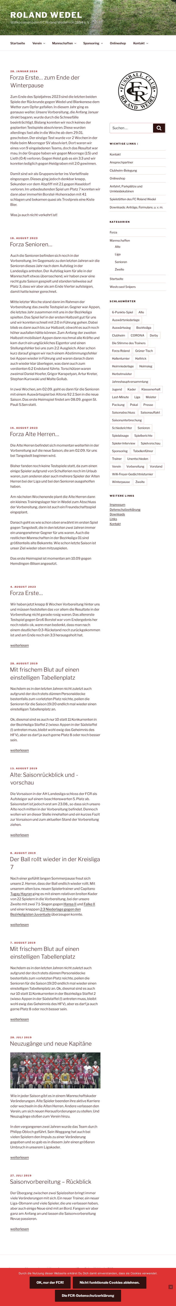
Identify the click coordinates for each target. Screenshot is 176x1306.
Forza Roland (121, 351)
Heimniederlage (123, 366)
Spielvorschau (150, 443)
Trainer (117, 458)
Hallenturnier (121, 358)
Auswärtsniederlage (126, 320)
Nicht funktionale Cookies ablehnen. (110, 1283)
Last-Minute (120, 397)
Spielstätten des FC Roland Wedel (133, 199)
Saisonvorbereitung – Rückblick (50, 1181)
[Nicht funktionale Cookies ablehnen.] (170, 1287)
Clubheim (118, 335)
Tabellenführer (143, 451)
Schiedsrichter (122, 428)
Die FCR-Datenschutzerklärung (88, 1296)
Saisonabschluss (123, 412)
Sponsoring (91, 43)
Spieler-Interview (123, 443)
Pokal (134, 404)
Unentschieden (137, 458)
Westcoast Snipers (123, 286)
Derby (154, 335)
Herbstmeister (122, 374)
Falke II (89, 904)
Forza (113, 232)
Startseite (17, 43)
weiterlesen (19, 645)
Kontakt (139, 43)
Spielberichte (143, 435)
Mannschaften (62, 43)
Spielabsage (120, 435)
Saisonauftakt (150, 412)
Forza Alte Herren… (34, 434)
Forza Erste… (26, 593)
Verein (37, 43)
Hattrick (140, 358)
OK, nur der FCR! (50, 1283)
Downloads (117, 514)
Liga (118, 254)
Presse (148, 404)
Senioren (121, 262)
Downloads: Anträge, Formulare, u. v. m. (136, 207)
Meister (151, 397)
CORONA (137, 335)
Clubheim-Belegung (123, 170)
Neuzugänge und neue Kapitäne (51, 1043)
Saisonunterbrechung (127, 420)
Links (113, 519)
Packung (118, 404)
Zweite (119, 269)
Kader (131, 389)
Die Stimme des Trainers (129, 343)
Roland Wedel (46, 15)
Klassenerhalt (150, 389)
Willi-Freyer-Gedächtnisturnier (132, 474)
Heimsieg (145, 366)
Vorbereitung (135, 466)
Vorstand (156, 466)
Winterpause (121, 482)
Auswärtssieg (121, 327)
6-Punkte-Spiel (122, 312)
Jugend (117, 389)
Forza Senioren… (31, 244)
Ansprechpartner (121, 162)
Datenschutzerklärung (125, 509)
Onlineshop (118, 43)
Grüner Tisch (144, 351)
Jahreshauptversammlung (130, 381)
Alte (117, 246)
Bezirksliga (143, 327)
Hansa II (70, 904)
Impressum (117, 504)
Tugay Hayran (21, 894)
